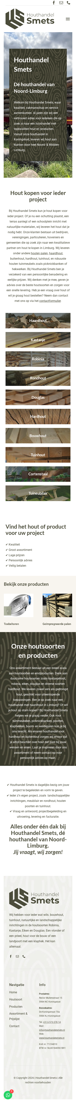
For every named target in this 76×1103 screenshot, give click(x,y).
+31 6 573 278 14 (52, 1022)
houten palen (39, 253)
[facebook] (54, 3)
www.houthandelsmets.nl (51, 1038)
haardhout (56, 253)
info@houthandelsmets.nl (52, 1030)
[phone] (68, 3)
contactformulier (50, 301)
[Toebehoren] (19, 605)
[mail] (61, 3)
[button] (7, 611)
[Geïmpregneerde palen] (57, 605)
